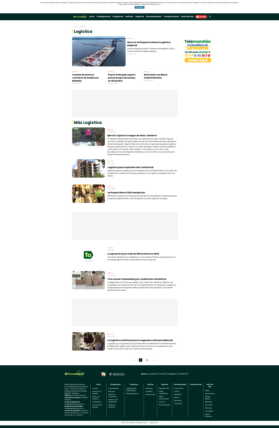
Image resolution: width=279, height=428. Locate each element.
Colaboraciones (171, 16)
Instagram (172, 374)
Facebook (153, 374)
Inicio (91, 16)
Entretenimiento (154, 16)
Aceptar (139, 7)
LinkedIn (181, 374)
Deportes (139, 16)
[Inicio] (75, 373)
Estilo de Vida (187, 16)
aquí (159, 4)
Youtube (162, 374)
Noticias (129, 16)
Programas (118, 16)
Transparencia (104, 16)
